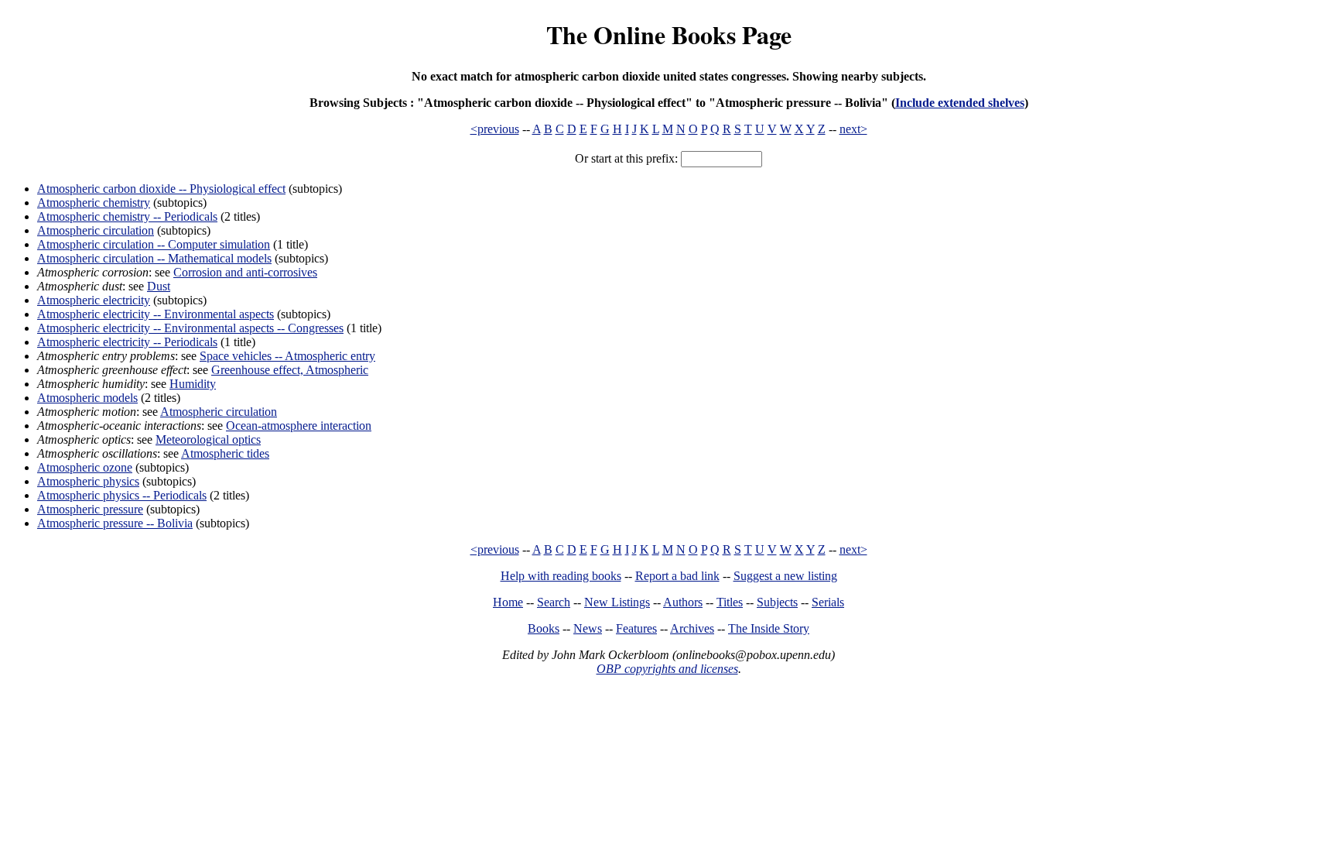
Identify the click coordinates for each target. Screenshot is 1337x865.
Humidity (192, 383)
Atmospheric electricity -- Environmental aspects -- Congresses (190, 328)
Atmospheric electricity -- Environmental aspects (155, 314)
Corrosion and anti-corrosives (245, 272)
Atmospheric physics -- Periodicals (122, 495)
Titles (729, 602)
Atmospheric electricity (93, 300)
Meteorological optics (208, 439)
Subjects (777, 602)
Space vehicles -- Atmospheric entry (287, 355)
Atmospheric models (87, 397)
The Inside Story (768, 628)
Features (636, 628)
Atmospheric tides (225, 453)
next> (853, 129)
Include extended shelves (959, 102)
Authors (683, 602)
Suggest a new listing (785, 575)
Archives (692, 628)
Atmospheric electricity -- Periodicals (127, 341)
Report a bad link (677, 575)
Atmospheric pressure (90, 509)
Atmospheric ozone (84, 467)
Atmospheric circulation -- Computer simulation (153, 244)
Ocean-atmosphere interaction (298, 425)
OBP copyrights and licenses (667, 668)
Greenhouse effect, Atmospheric (289, 369)
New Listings (617, 602)
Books (543, 628)
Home (508, 602)
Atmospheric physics (88, 481)
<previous (494, 129)
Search (553, 602)
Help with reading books (561, 575)
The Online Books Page (669, 34)
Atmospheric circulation (95, 230)
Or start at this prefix (625, 158)
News (587, 628)
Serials (828, 602)
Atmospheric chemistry (93, 202)
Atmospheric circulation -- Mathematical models (154, 258)
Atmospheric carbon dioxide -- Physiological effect (161, 188)
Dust (158, 286)
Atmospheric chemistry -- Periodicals (127, 216)
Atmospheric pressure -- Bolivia (115, 523)
